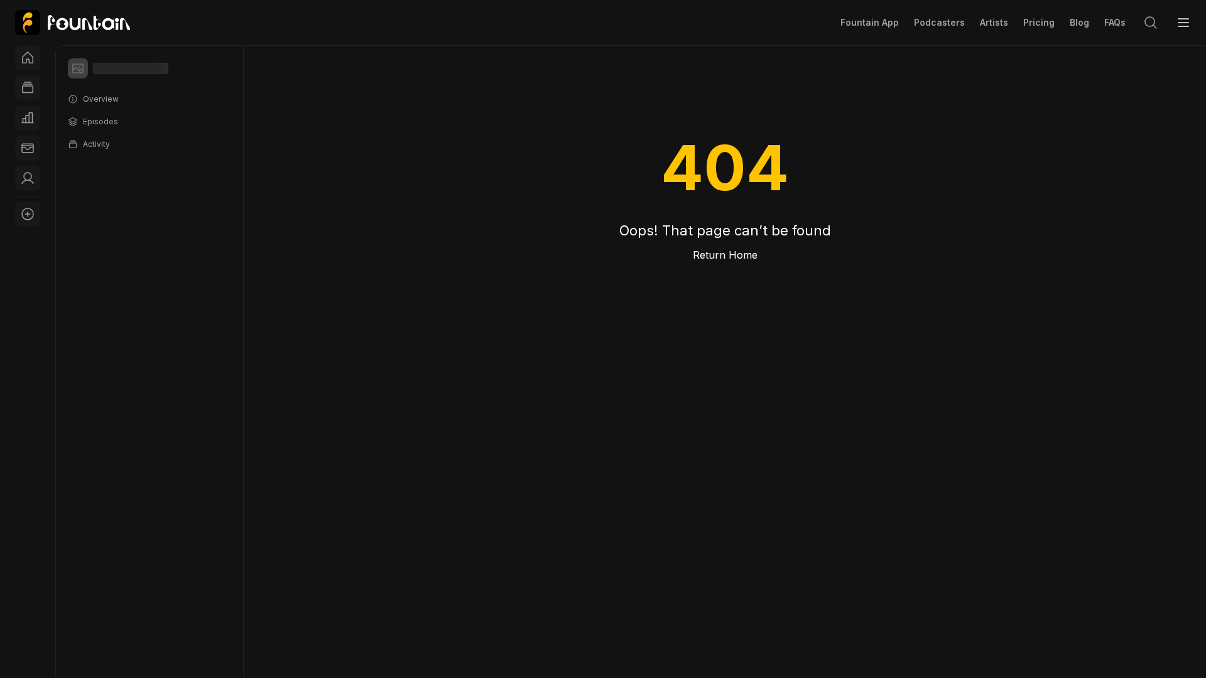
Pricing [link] (1039, 22)
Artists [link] (994, 22)
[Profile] (27, 178)
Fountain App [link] (869, 22)
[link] (72, 22)
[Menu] (1183, 22)
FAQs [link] (1115, 22)
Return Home (725, 255)
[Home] (27, 57)
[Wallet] (27, 148)
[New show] (27, 214)
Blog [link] (1079, 22)
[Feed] (27, 87)
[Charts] (27, 118)
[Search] (1151, 23)
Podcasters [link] (939, 22)
